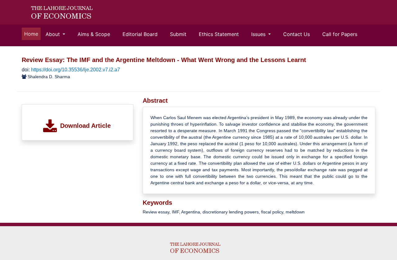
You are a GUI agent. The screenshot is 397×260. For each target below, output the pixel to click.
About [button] (53, 34)
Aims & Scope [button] (94, 34)
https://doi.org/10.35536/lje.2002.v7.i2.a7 (75, 69)
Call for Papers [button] (339, 34)
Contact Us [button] (296, 34)
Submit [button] (178, 34)
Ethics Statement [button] (219, 34)
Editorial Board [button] (140, 34)
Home (32, 33)
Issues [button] (259, 34)
